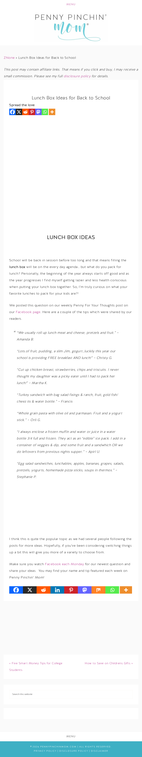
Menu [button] (71, 4)
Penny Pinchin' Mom (71, 27)
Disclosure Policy (73, 751)
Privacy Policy (45, 751)
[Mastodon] (38, 112)
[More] (52, 112)
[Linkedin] (57, 590)
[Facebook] (12, 112)
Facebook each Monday (64, 564)
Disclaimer (99, 751)
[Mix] (98, 590)
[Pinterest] (32, 112)
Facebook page (28, 312)
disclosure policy (77, 76)
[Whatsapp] (45, 112)
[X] (19, 112)
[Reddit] (25, 112)
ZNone (9, 58)
